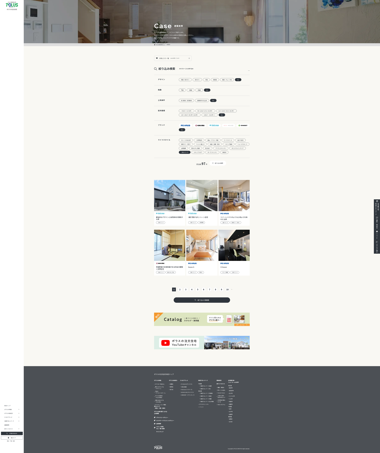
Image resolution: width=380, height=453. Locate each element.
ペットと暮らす (200, 144)
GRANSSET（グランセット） (188, 395)
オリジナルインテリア (238, 148)
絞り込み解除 (219, 163)
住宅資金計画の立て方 (221, 401)
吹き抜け (207, 148)
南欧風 (215, 80)
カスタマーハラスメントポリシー (165, 420)
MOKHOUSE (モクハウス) (187, 392)
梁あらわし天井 (170, 272)
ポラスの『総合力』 (160, 384)
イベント (377, 236)
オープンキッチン (212, 152)
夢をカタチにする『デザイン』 (159, 387)
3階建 (199, 90)
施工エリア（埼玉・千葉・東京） (160, 407)
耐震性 (171, 384)
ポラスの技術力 (173, 380)
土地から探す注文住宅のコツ (221, 396)
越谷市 (230, 388)
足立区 (230, 421)
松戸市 (230, 411)
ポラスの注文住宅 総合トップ (164, 374)
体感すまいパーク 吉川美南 (207, 401)
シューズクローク (242, 144)
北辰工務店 (184, 387)
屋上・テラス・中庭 (213, 140)
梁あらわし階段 (195, 148)
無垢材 (224, 152)
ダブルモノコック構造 (160, 404)
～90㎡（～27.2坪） (186, 111)
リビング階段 (228, 144)
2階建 (190, 90)
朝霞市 (230, 404)
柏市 (230, 409)
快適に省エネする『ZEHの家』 (159, 401)
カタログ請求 (377, 248)
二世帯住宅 (199, 140)
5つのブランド (184, 380)
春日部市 (231, 390)
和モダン (197, 80)
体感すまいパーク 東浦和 (206, 393)
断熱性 (171, 387)
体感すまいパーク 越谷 (205, 396)
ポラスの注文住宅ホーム (160, 44)
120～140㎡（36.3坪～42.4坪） (189, 115)
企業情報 (158, 423)
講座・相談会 (377, 224)
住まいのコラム (221, 404)
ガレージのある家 (186, 140)
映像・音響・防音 (214, 144)
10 (227, 289)
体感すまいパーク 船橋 (205, 386)
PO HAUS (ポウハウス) (186, 384)
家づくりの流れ (221, 390)
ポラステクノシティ (204, 404)
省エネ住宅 (240, 140)
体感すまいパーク (203, 380)
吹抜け (200, 272)
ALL (238, 80)
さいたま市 (232, 396)
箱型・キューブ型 (227, 80)
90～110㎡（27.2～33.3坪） (205, 111)
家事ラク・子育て (186, 144)
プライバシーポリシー (162, 417)
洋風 (206, 80)
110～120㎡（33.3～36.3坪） (226, 111)
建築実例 (6, 425)
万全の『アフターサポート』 (160, 392)
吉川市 (230, 393)
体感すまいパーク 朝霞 (205, 399)
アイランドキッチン (221, 148)
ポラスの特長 (157, 380)
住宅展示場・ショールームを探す (233, 381)
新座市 (230, 401)
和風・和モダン (185, 80)
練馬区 (230, 419)
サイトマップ (159, 431)
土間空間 (183, 148)
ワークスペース (228, 140)
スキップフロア (198, 152)
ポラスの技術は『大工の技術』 (159, 396)
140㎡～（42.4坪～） (209, 115)
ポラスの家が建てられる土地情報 (160, 412)
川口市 (230, 399)
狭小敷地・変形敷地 (186, 100)
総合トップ (7, 405)
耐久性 (171, 389)
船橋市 (230, 414)
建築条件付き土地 (202, 100)
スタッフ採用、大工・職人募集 (160, 427)
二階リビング (184, 152)
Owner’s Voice (221, 393)
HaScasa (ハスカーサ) (186, 389)
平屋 (182, 90)
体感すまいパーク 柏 (205, 388)
